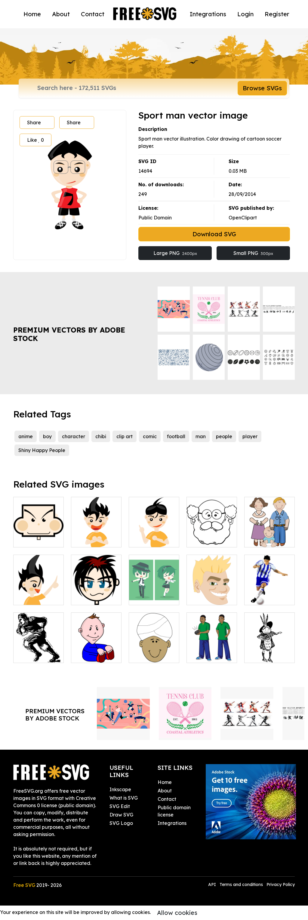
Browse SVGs (262, 88)
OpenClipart (243, 218)
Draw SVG (121, 815)
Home (32, 14)
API (212, 884)
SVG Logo (121, 823)
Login (245, 14)
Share (34, 122)
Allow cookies (177, 912)
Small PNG (253, 253)
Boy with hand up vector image (154, 532)
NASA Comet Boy (212, 651)
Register (277, 14)
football (176, 436)
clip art (124, 436)
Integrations (208, 14)
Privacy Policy (280, 884)
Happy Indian (151, 655)
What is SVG (123, 798)
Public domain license (174, 811)
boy (47, 436)
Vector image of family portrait (269, 532)
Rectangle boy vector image (38, 535)
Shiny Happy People (41, 450)
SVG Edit (119, 806)
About (61, 14)
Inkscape (120, 789)
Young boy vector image (96, 535)
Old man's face (210, 539)
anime (25, 436)
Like (35, 140)
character (73, 436)
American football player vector (38, 647)
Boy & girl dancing (154, 593)
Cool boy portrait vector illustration (96, 589)
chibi (100, 436)
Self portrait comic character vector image (211, 586)
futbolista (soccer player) (269, 593)
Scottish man (266, 655)
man (201, 436)
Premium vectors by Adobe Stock (69, 334)
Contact (92, 14)
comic (150, 436)
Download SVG (214, 234)
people (224, 436)
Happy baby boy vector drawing (96, 647)
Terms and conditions (241, 884)
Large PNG (175, 253)
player (249, 436)
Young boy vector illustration (38, 589)
